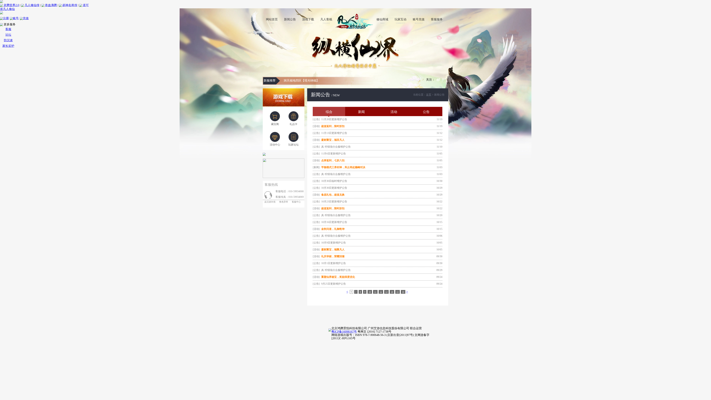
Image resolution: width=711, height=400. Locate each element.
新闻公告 (290, 21)
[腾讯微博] (445, 80)
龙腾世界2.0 (11, 5)
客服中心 (296, 202)
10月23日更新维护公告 (334, 201)
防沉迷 (8, 40)
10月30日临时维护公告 (334, 181)
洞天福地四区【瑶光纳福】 (301, 80)
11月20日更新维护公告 (334, 119)
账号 (16, 18)
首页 (428, 94)
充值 (26, 18)
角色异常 (283, 202)
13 (386, 292)
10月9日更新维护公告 (333, 242)
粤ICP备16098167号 (344, 331)
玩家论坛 (293, 144)
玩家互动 (400, 21)
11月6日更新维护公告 (333, 153)
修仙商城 (382, 21)
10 (370, 292)
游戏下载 (308, 21)
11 (375, 292)
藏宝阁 (275, 124)
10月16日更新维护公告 (334, 222)
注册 (6, 18)
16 (403, 292)
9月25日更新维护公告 (333, 283)
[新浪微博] (439, 80)
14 (392, 292)
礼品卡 (293, 124)
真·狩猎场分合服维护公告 (336, 146)
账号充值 (419, 21)
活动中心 (275, 144)
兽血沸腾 (51, 5)
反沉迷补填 (269, 202)
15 (397, 292)
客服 (8, 29)
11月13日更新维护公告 (334, 133)
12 (381, 292)
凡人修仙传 (32, 5)
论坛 (8, 34)
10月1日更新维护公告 (333, 263)
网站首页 (272, 21)
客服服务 (437, 21)
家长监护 (8, 45)
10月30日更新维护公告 (334, 187)
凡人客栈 (326, 21)
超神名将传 (69, 5)
